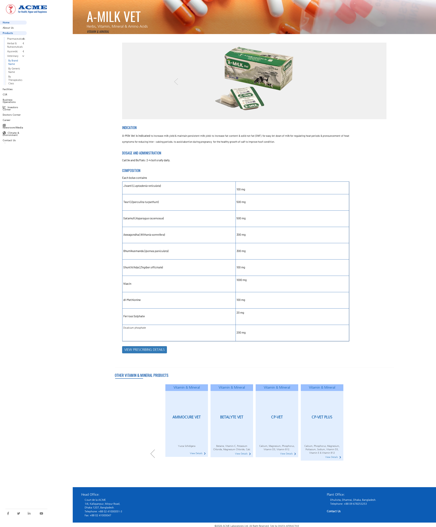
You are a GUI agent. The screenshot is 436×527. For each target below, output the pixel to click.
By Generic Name (13, 75)
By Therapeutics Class (14, 87)
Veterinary (12, 59)
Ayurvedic (12, 53)
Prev (153, 454)
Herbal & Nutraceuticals (14, 46)
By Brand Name (13, 66)
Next (347, 454)
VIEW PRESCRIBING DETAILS (144, 350)
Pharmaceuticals (15, 39)
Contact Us (334, 511)
